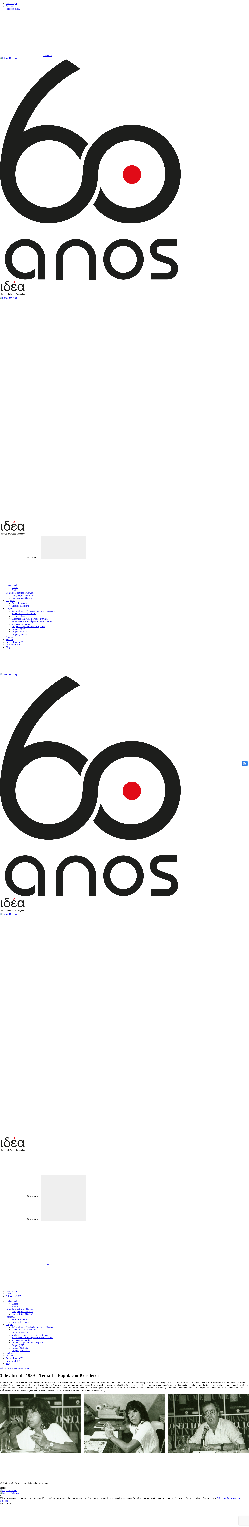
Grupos (9, 608)
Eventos (9, 639)
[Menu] (21, 672)
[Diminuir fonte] (65, 33)
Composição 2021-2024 (22, 595)
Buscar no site (33, 557)
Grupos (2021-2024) (21, 631)
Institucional (11, 585)
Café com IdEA (13, 644)
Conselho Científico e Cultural (19, 593)
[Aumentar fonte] (22, 33)
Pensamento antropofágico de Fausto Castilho (32, 621)
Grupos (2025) (18, 629)
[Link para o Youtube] (153, 580)
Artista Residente (19, 603)
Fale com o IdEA (13, 9)
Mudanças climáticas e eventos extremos (30, 618)
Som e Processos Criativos (24, 613)
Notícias (9, 637)
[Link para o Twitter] (66, 580)
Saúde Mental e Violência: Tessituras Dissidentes (34, 611)
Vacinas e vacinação (21, 624)
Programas (10, 600)
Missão (15, 587)
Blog (8, 647)
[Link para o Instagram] (109, 580)
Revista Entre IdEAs (15, 642)
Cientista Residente (20, 606)
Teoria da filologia (20, 616)
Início (2, 1368)
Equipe (15, 590)
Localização (11, 3)
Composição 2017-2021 (22, 598)
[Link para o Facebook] (22, 580)
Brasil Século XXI (20, 1368)
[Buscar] (21, 1173)
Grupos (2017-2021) (21, 634)
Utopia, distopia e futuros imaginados (28, 626)
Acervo (9, 6)
